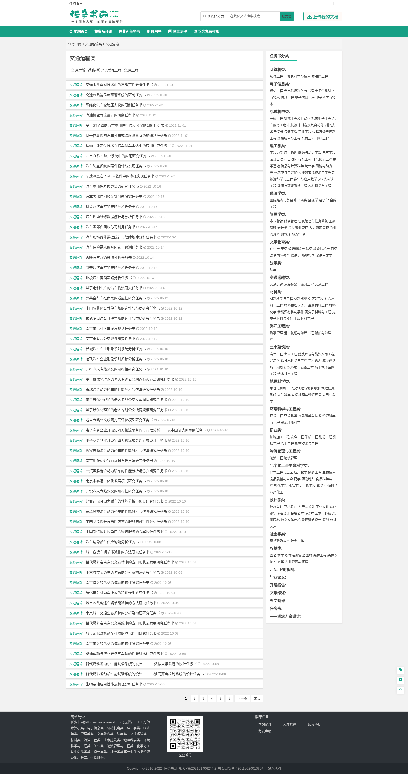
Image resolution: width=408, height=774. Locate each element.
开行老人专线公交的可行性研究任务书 (116, 369)
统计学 (310, 166)
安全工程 (297, 437)
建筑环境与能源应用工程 (316, 354)
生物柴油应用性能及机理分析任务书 (114, 684)
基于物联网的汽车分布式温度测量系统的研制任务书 (126, 135)
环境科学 (290, 416)
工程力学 (276, 153)
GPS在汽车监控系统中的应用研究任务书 (118, 156)
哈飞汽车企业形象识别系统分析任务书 (116, 359)
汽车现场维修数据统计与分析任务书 (114, 217)
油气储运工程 (322, 159)
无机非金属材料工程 (313, 305)
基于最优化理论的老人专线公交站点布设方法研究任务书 (130, 379)
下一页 (242, 698)
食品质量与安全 (281, 479)
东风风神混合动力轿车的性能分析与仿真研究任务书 (126, 511)
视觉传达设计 (280, 513)
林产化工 (276, 492)
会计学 (282, 228)
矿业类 (275, 430)
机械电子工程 (321, 118)
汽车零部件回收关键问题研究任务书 (114, 196)
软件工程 (276, 76)
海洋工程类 (279, 326)
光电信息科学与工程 (299, 91)
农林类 (275, 548)
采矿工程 (311, 437)
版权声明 (314, 724)
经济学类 (277, 193)
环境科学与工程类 (285, 409)
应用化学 (300, 472)
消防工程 (325, 437)
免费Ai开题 (103, 31)
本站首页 (78, 31)
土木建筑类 (279, 347)
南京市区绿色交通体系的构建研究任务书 (117, 643)
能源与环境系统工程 (292, 186)
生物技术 (329, 472)
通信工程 (276, 91)
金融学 (313, 200)
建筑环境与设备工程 (299, 367)
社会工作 (297, 541)
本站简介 (265, 724)
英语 (284, 249)
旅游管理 (298, 234)
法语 (309, 249)
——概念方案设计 (285, 616)
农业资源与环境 (296, 562)
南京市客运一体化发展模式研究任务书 (116, 481)
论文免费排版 (206, 31)
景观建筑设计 (311, 520)
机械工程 (308, 138)
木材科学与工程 (319, 186)
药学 (297, 479)
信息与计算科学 (292, 166)
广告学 (275, 249)
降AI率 (154, 31)
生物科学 (330, 485)
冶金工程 (287, 443)
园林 (309, 555)
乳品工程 (295, 485)
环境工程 (276, 416)
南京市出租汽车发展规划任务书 (110, 329)
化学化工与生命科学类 (289, 466)
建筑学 (275, 360)
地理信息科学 (280, 388)
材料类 (275, 292)
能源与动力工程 (309, 153)
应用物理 (290, 153)
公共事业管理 (298, 228)
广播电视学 (306, 255)
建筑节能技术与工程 (316, 172)
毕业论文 (277, 577)
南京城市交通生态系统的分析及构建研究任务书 (123, 613)
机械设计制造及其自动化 (305, 125)
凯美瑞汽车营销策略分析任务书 (110, 268)
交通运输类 (93, 44)
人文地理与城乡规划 (305, 388)
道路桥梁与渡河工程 (105, 70)
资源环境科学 (291, 422)
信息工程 (287, 97)
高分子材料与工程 (318, 312)
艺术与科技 (323, 513)
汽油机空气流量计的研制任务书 (110, 115)
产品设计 (308, 506)
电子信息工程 (305, 97)
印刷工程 (322, 138)
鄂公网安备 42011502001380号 (241, 768)
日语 (334, 249)
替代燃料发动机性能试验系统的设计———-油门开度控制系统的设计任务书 (145, 674)
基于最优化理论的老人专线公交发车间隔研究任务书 (126, 400)
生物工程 (309, 485)
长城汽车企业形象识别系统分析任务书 (116, 349)
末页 (257, 698)
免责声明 (265, 731)
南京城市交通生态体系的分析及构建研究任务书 (123, 572)
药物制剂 (308, 479)
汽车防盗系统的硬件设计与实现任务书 (116, 166)
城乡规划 (329, 360)
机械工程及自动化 (297, 118)
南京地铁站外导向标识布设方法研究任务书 (119, 461)
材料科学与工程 (281, 299)
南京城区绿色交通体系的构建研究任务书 (117, 582)
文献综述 (277, 593)
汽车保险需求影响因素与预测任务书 (114, 247)
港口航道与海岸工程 (299, 333)
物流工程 (276, 458)
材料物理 (290, 305)
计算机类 (277, 70)
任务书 (275, 608)
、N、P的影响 (282, 570)
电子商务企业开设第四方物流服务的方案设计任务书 (126, 440)
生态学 (279, 562)
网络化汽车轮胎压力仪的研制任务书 (114, 105)
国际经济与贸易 (281, 200)
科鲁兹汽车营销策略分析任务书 (110, 207)
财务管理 (290, 221)
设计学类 (277, 500)
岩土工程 (276, 354)
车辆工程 (276, 118)
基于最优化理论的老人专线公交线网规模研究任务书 (126, 410)
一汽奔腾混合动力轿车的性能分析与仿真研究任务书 (126, 471)
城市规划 (276, 367)
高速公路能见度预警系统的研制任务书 (116, 95)
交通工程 (131, 70)
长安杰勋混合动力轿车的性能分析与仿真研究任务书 (126, 450)
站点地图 (274, 768)
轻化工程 (280, 485)
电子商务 (300, 200)
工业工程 (304, 131)
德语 (294, 255)
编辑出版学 (296, 249)
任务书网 (74, 44)
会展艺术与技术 (302, 513)
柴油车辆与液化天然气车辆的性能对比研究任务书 (125, 654)
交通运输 (112, 44)
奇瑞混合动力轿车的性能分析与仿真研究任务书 (123, 389)
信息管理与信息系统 (313, 221)
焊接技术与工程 (289, 138)
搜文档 (287, 16)
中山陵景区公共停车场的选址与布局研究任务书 (123, 308)
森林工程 (320, 555)
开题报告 (277, 585)
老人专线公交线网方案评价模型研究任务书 (119, 420)
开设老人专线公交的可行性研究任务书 (116, 491)
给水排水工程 (287, 374)
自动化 (292, 159)
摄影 (325, 520)
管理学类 (277, 214)
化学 (320, 485)
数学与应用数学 (305, 179)
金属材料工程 (304, 318)
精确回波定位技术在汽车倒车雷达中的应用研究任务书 (128, 146)
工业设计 (322, 506)
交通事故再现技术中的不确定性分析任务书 (119, 85)
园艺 (273, 555)
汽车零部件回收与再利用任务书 (110, 227)
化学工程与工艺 (281, 472)
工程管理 (314, 360)
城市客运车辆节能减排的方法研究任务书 (117, 552)
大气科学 (284, 395)
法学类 (275, 263)
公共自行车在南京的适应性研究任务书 (116, 298)
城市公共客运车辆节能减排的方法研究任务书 (121, 603)
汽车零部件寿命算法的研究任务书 (112, 186)
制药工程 (314, 472)
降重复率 (177, 31)
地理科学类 (279, 381)
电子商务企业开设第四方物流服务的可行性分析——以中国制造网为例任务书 (146, 430)
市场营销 (276, 221)
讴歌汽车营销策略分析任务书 (109, 278)
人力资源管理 (319, 228)
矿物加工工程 (280, 437)
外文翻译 (277, 601)
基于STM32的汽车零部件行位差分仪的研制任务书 (125, 125)
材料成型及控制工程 (309, 299)
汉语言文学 (324, 255)
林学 (280, 555)
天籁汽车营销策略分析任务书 (109, 257)
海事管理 (276, 333)
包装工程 (290, 131)
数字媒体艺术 (291, 520)
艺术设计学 (292, 506)
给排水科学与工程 (294, 360)
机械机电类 (279, 112)
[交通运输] (76, 85)
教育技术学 (321, 249)
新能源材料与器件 (290, 312)
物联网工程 (319, 76)
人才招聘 (289, 724)
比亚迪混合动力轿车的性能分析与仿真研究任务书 (125, 501)
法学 (273, 270)
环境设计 (276, 506)
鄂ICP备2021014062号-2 (197, 768)
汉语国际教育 (280, 255)
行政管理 (284, 234)
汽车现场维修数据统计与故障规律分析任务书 (121, 237)
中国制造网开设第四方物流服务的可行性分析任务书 (126, 522)
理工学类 (277, 146)
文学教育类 (279, 242)
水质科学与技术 (309, 416)
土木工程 (290, 354)
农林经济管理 (295, 555)
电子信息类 (279, 84)
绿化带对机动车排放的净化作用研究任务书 (119, 593)
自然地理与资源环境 (306, 395)
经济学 (324, 200)
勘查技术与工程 (306, 443)
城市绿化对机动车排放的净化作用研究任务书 (121, 633)
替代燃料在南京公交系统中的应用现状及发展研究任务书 (130, 623)
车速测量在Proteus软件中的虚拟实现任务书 (120, 176)
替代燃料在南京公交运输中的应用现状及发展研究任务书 (130, 562)
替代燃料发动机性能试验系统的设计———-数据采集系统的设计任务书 (141, 664)
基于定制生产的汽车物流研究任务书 (114, 288)
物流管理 (290, 458)
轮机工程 (304, 159)
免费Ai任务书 (129, 31)
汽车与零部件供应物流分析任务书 (112, 542)
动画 (333, 506)
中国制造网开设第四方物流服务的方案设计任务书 (125, 532)
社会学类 (277, 534)
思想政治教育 (280, 541)
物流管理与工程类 (285, 451)
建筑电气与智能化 (287, 172)
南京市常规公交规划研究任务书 (110, 339)
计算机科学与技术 (297, 76)
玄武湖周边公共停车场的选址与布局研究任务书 (123, 318)
